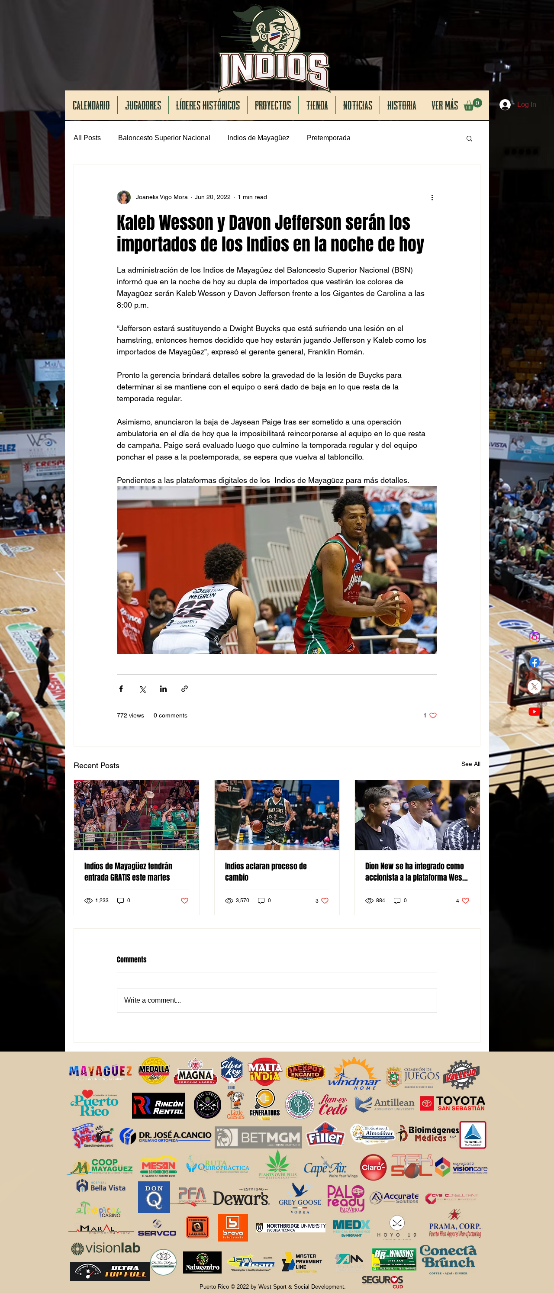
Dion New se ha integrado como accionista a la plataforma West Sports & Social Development (414, 872)
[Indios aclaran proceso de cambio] (277, 815)
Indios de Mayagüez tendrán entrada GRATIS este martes (128, 872)
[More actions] (432, 197)
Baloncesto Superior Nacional (164, 138)
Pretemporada (329, 138)
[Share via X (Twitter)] (142, 689)
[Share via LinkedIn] (163, 689)
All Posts (87, 138)
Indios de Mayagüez (259, 138)
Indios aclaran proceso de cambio (266, 872)
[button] (473, 104)
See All (470, 763)
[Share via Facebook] (121, 689)
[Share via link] (184, 689)
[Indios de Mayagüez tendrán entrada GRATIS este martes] (136, 815)
